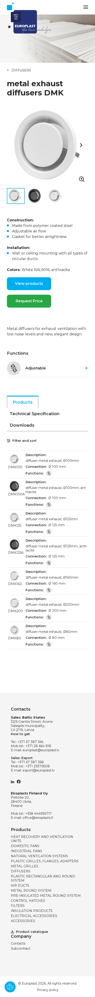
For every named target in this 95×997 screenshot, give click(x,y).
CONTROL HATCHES (28, 901)
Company (21, 936)
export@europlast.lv (39, 770)
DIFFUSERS (21, 70)
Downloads (22, 425)
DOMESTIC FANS (25, 846)
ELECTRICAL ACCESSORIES (34, 916)
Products (23, 402)
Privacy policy (48, 990)
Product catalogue (32, 932)
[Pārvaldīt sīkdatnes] (10, 986)
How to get (20, 734)
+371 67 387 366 (30, 742)
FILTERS (18, 906)
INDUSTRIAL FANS (26, 851)
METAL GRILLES (24, 866)
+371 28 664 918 (38, 746)
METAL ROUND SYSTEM (31, 890)
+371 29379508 (37, 766)
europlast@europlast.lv (41, 750)
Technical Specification (34, 413)
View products (29, 283)
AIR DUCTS (20, 885)
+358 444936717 (38, 813)
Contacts (18, 943)
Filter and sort (24, 441)
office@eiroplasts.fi (38, 818)
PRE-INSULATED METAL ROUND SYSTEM (46, 896)
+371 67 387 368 (31, 762)
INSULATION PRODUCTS (32, 911)
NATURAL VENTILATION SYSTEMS (39, 856)
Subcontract (20, 948)
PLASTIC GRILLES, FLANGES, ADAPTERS (45, 861)
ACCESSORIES (23, 921)
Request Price (29, 301)
